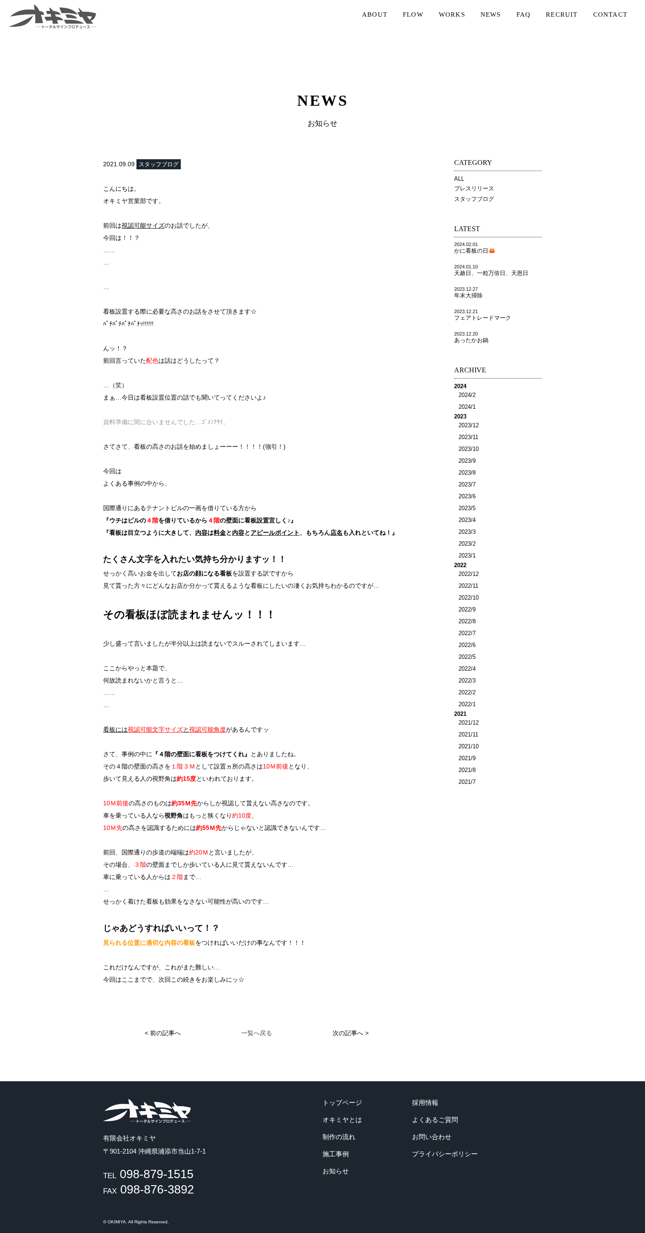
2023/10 (469, 449)
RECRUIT (561, 14)
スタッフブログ (474, 199)
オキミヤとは (342, 1119)
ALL (459, 178)
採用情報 (425, 1102)
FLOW (413, 14)
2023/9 (467, 460)
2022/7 (467, 633)
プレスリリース (474, 188)
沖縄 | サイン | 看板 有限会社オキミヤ (53, 16)
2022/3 (467, 680)
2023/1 (467, 555)
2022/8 (467, 621)
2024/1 (467, 407)
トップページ (342, 1102)
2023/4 (467, 520)
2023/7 (467, 484)
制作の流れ (338, 1136)
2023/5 (467, 508)
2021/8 (467, 770)
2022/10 (469, 597)
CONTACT (610, 14)
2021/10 (469, 746)
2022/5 (467, 657)
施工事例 (335, 1154)
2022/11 (468, 586)
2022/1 (467, 704)
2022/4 (467, 668)
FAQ (523, 14)
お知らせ (335, 1171)
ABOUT (374, 14)
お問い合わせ (432, 1136)
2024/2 (467, 395)
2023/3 (467, 532)
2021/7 (467, 782)
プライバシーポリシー (445, 1154)
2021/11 (468, 734)
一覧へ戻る (256, 1032)
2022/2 (467, 692)
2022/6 (467, 645)
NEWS (490, 14)
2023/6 (467, 496)
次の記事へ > (351, 1032)
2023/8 (467, 472)
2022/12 (469, 574)
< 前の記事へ (163, 1032)
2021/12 (469, 722)
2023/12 (469, 425)
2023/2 (467, 543)
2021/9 (467, 758)
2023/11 (468, 437)
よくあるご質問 (435, 1119)
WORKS (452, 14)
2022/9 (467, 609)
